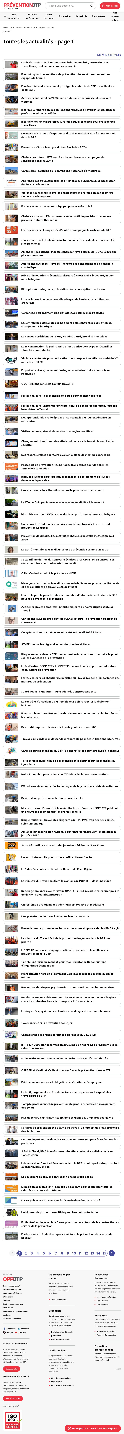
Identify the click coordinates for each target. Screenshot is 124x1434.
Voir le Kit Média (13, 1398)
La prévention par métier (59, 1276)
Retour (8, 31)
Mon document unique (61, 1378)
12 (86, 1253)
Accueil (6, 27)
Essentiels (55, 1310)
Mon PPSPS (56, 1382)
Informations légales (12, 1289)
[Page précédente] (12, 1253)
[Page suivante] (112, 1253)
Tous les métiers (58, 1300)
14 (98, 1253)
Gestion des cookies (12, 1319)
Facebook (11, 1329)
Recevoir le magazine (106, 1335)
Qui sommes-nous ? (11, 1286)
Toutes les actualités (106, 1331)
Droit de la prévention (61, 1339)
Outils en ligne (57, 1350)
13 (92, 1253)
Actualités (101, 1315)
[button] (110, 5)
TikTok (10, 1332)
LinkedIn (25, 1329)
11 (80, 1253)
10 (74, 1253)
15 (104, 1253)
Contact (6, 1300)
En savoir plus (12, 1369)
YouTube (22, 1332)
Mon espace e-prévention (62, 1385)
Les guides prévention (106, 1297)
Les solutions (102, 1304)
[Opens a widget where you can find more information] (93, 1428)
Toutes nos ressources (23, 27)
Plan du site (8, 1308)
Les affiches (102, 1301)
